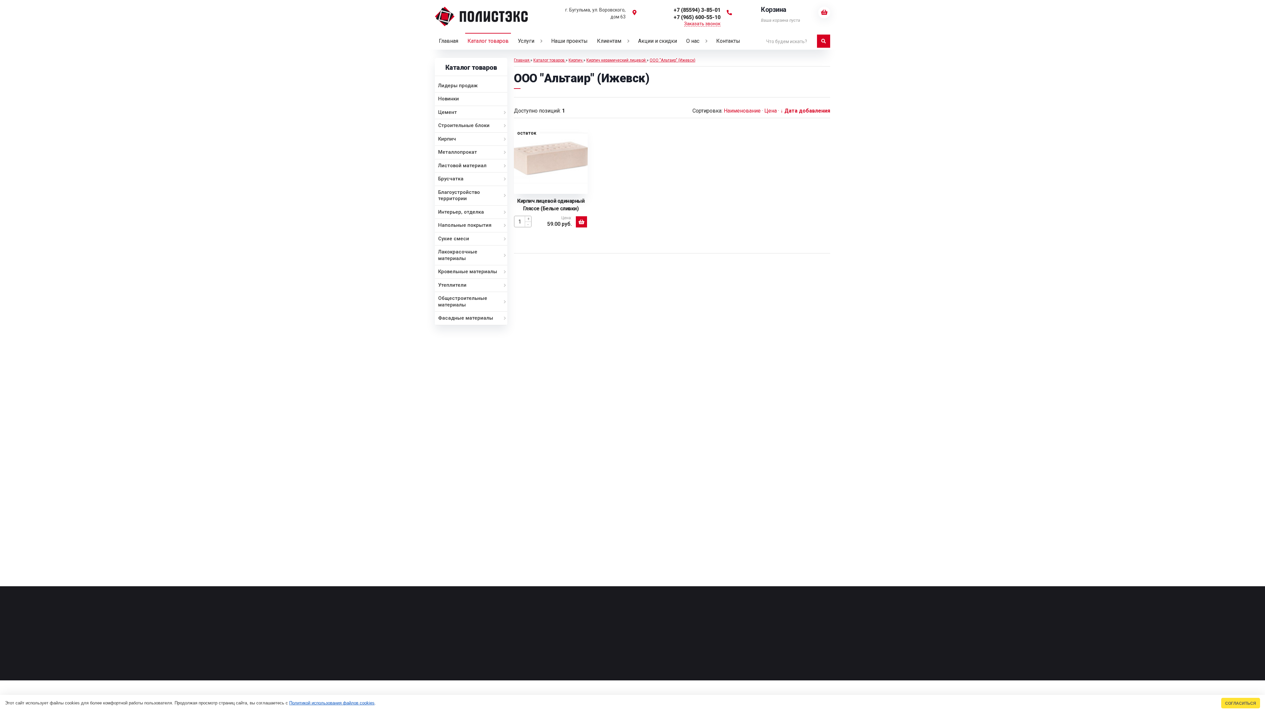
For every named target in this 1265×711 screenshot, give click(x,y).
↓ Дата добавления (805, 111)
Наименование (742, 111)
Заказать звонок (702, 23)
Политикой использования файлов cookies (332, 702)
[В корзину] (581, 222)
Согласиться (1240, 703)
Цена (770, 111)
